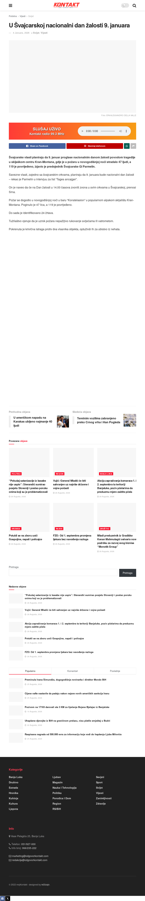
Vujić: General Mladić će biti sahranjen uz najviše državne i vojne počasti (71, 484)
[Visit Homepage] (66, 5)
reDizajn (45, 884)
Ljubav (57, 777)
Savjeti (100, 777)
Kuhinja (13, 798)
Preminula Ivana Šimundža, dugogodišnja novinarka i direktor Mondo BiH (65, 679)
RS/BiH (59, 528)
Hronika (16, 528)
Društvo (104, 528)
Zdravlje (101, 803)
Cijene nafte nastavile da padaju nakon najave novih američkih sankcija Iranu (67, 693)
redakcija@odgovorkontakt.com (29, 860)
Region (59, 474)
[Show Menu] (10, 5)
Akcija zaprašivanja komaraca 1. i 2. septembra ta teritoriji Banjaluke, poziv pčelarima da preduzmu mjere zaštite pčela (116, 486)
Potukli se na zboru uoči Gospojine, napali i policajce (25, 537)
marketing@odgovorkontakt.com (30, 856)
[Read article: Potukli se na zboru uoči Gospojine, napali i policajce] (29, 517)
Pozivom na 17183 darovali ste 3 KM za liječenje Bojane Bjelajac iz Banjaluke (67, 707)
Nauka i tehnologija (65, 787)
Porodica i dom (62, 798)
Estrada (13, 787)
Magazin (58, 782)
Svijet (31, 16)
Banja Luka (106, 474)
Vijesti (22, 16)
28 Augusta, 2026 (18, 496)
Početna (13, 16)
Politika (16, 474)
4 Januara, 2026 (21, 32)
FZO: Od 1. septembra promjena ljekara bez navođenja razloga (72, 537)
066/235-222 (28, 848)
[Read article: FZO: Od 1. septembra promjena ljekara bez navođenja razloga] (73, 517)
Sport (99, 782)
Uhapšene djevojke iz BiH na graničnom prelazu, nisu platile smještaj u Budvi (67, 720)
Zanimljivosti (104, 798)
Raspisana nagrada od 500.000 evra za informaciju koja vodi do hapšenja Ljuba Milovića (73, 734)
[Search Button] (134, 5)
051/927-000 (28, 844)
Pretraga (14, 567)
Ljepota (13, 809)
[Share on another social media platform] (133, 146)
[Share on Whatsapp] (127, 146)
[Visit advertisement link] (72, 334)
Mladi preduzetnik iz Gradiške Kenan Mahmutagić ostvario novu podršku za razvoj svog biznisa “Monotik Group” (117, 541)
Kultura (13, 803)
